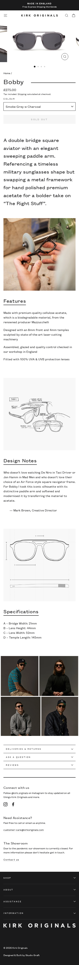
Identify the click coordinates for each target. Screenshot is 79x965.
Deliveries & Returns (23, 749)
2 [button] (38, 67)
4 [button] (45, 67)
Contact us (11, 859)
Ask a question (18, 757)
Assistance (12, 901)
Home (6, 73)
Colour (9, 98)
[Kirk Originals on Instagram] (5, 804)
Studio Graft (33, 955)
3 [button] (42, 67)
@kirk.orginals (19, 793)
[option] (39, 5)
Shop (7, 877)
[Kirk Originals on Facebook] (13, 804)
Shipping (22, 94)
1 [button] (35, 67)
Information (13, 913)
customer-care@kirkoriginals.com (23, 830)
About (8, 889)
